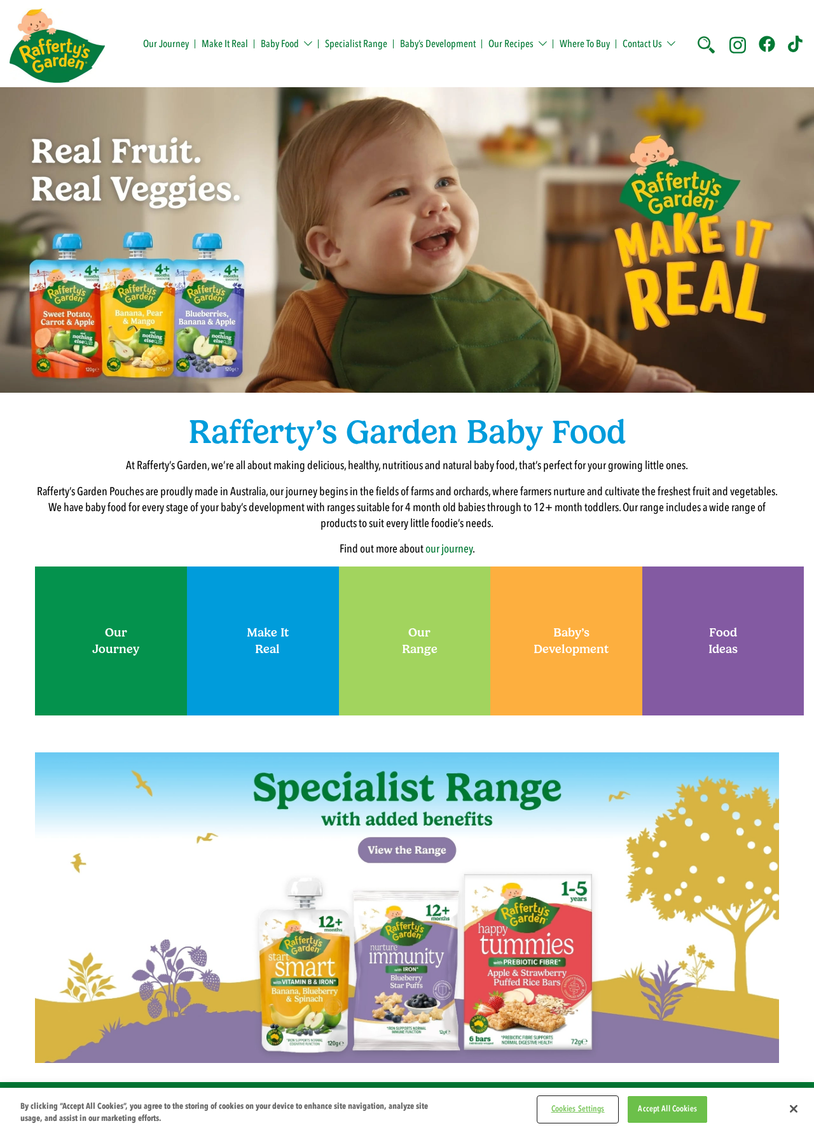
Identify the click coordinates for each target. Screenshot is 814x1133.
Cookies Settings (578, 1109)
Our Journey (166, 44)
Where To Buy (585, 44)
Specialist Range (356, 44)
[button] (706, 43)
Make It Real (225, 44)
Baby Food (280, 44)
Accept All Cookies (667, 1109)
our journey (449, 549)
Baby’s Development (438, 44)
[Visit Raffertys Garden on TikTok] (796, 43)
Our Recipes (511, 44)
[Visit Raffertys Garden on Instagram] (737, 43)
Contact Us (642, 44)
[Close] (794, 1109)
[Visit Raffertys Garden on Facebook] (767, 43)
